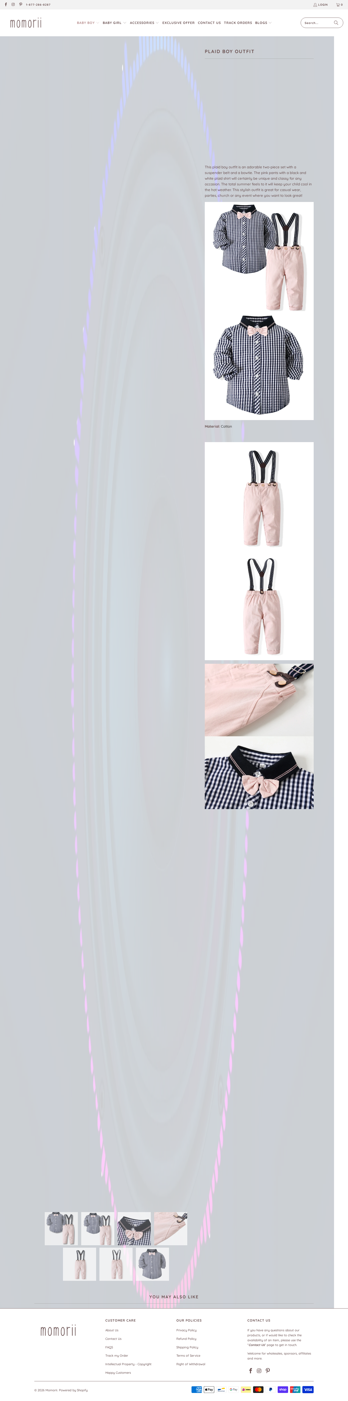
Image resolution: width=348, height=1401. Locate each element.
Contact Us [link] (113, 1339)
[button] (88, 23)
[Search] (336, 23)
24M (235, 117)
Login (323, 4)
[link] (6, 5)
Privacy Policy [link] (186, 1330)
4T (259, 117)
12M (210, 117)
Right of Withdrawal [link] (190, 1364)
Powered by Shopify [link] (73, 1390)
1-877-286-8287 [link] (38, 4)
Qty (207, 131)
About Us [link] (111, 1330)
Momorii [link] (51, 1390)
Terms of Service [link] (188, 1355)
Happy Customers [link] (118, 1372)
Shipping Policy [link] (187, 1347)
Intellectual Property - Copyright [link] (128, 1364)
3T (248, 117)
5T (270, 117)
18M (222, 117)
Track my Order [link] (116, 1355)
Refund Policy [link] (186, 1339)
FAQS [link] (109, 1347)
